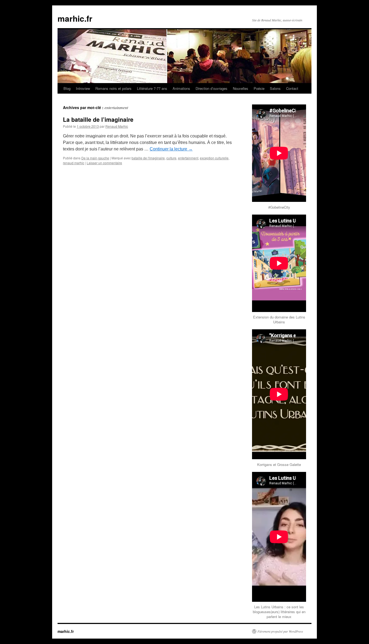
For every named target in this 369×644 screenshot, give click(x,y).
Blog (67, 88)
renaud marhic (73, 162)
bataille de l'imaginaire (148, 158)
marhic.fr (75, 18)
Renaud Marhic (116, 126)
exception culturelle (214, 158)
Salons (275, 88)
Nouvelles (240, 88)
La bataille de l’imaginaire (98, 119)
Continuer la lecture (171, 149)
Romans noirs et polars (113, 88)
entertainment (188, 158)
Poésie (259, 88)
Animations (181, 88)
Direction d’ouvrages (211, 88)
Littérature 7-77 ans (152, 88)
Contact (292, 88)
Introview (83, 88)
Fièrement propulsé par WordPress (280, 631)
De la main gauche (95, 158)
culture (171, 158)
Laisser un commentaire (104, 162)
